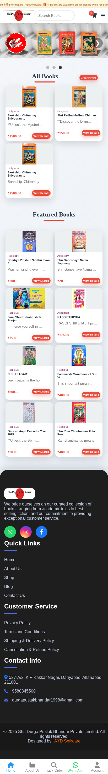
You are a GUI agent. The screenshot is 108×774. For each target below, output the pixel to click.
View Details (41, 136)
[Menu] (103, 15)
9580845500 (24, 691)
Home (9, 560)
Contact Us (14, 595)
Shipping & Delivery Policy (29, 640)
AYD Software (67, 741)
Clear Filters (88, 77)
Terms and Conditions (24, 631)
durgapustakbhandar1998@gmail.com (47, 700)
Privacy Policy (17, 623)
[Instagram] (26, 532)
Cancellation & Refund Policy (31, 649)
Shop (9, 577)
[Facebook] (41, 532)
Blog (8, 586)
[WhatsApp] (10, 532)
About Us (12, 568)
